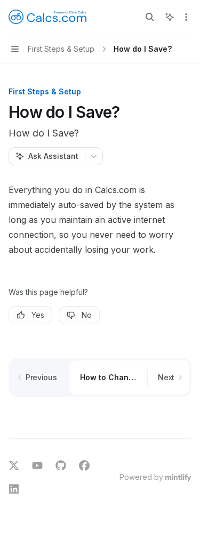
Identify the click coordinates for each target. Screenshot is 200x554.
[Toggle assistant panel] (169, 17)
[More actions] (186, 17)
